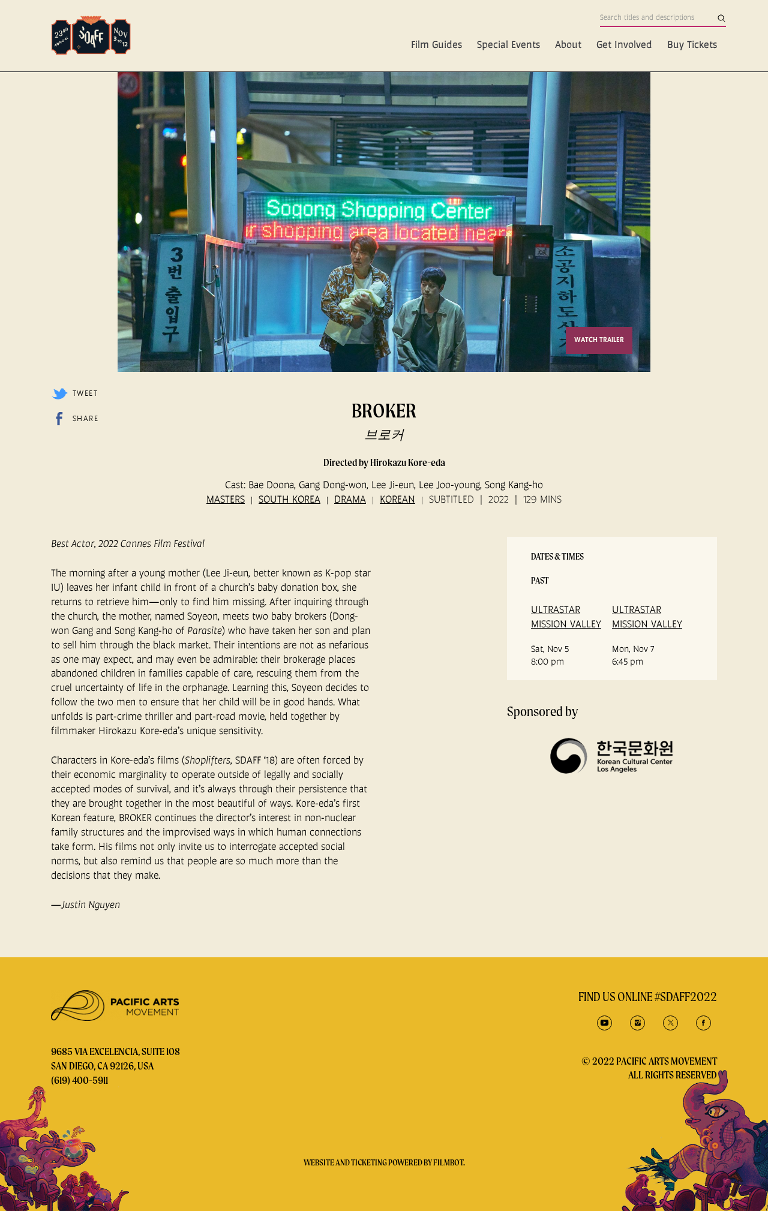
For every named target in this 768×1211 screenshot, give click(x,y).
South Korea (289, 499)
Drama (350, 499)
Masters (225, 499)
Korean (397, 499)
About (568, 44)
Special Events (508, 44)
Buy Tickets (692, 44)
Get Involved (624, 44)
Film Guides (436, 44)
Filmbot (448, 1162)
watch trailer (599, 339)
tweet (85, 393)
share (85, 418)
